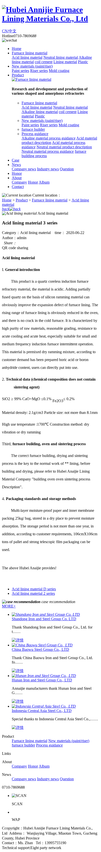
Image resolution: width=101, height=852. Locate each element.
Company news (24, 169)
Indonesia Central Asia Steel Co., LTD (42, 711)
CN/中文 (9, 31)
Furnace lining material (29, 53)
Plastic (83, 62)
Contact (18, 187)
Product (18, 75)
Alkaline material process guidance (49, 138)
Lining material (65, 62)
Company (19, 182)
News (16, 165)
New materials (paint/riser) (32, 66)
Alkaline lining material (40, 112)
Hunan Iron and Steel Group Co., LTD (42, 680)
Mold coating (59, 71)
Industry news (48, 169)
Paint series (20, 71)
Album (44, 182)
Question (67, 169)
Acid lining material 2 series (33, 593)
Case (15, 160)
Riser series (39, 71)
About (17, 178)
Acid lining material (27, 57)
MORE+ (9, 606)
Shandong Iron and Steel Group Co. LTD (44, 619)
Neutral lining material (60, 57)
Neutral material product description (64, 147)
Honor (17, 173)
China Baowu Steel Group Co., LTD (40, 649)
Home (16, 49)
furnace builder (33, 129)
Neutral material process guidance (48, 151)
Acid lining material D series (34, 589)
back (5, 209)
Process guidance (35, 134)
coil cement (43, 62)
